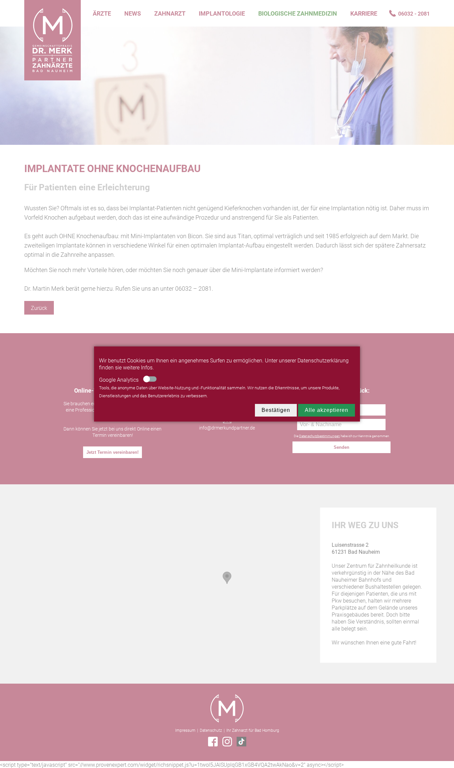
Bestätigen (276, 410)
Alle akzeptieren (326, 410)
